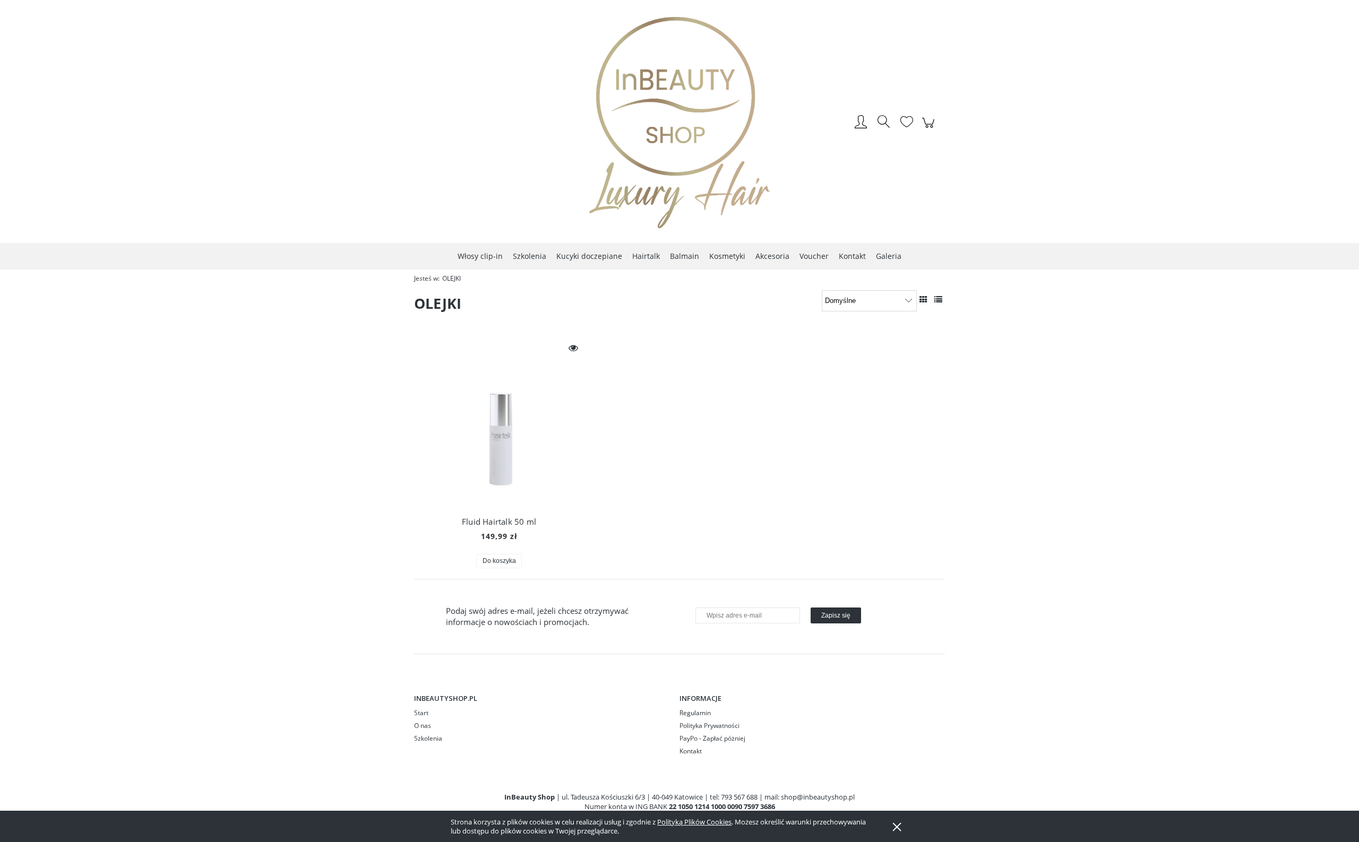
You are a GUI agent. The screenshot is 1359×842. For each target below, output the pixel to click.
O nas (422, 725)
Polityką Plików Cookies (694, 822)
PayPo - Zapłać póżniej (712, 738)
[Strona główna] (679, 122)
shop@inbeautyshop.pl (818, 797)
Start (421, 712)
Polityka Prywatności (709, 725)
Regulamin (695, 712)
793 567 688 (739, 797)
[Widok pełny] (938, 299)
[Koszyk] (930, 128)
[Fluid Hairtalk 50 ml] (499, 422)
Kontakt (691, 751)
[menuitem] (480, 256)
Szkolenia (428, 738)
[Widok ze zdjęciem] (923, 299)
